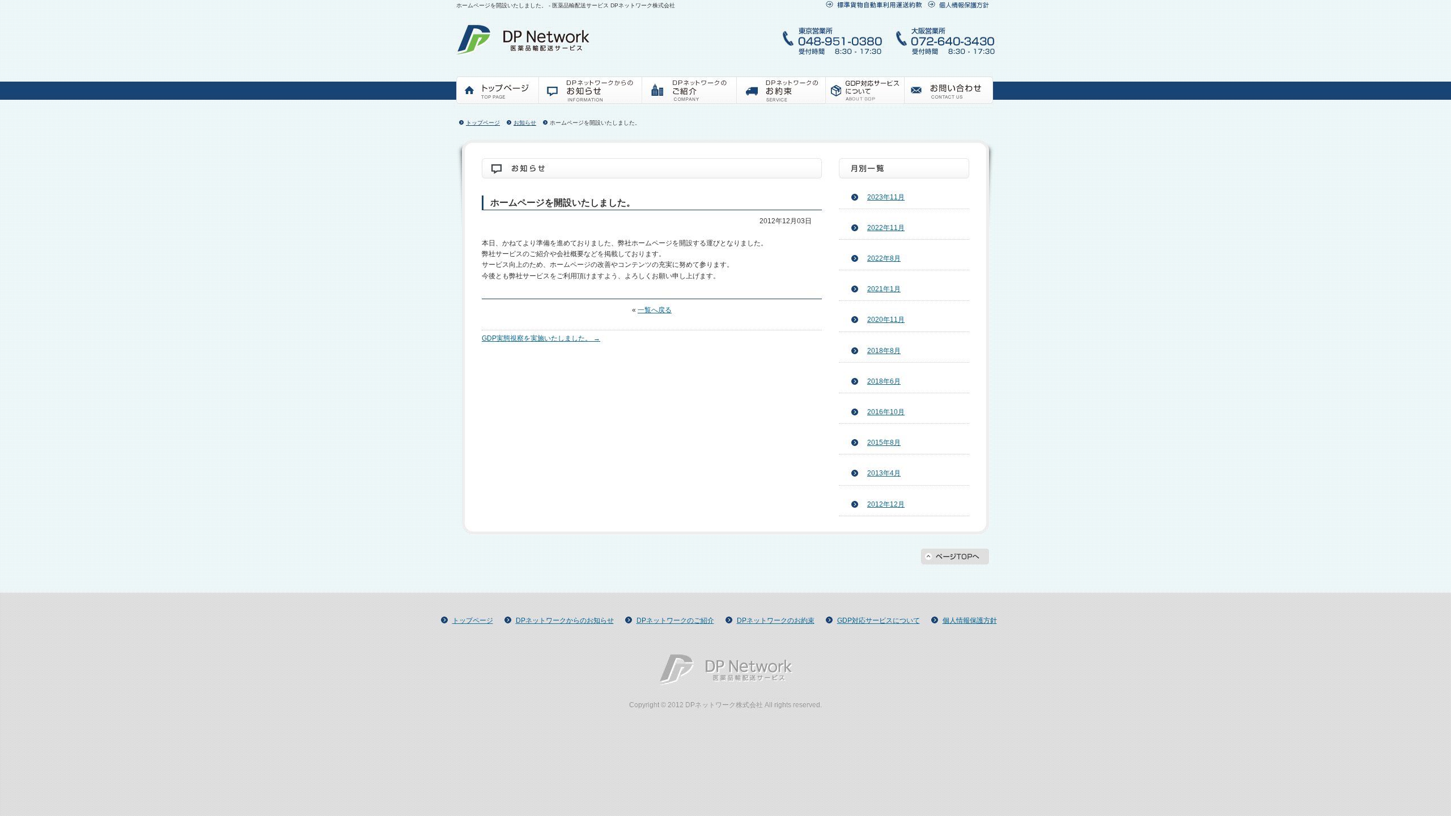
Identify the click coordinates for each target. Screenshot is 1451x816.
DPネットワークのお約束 (775, 620)
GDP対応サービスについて (864, 91)
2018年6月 (884, 381)
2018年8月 (884, 351)
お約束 (780, 91)
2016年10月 (886, 412)
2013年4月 (884, 473)
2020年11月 (886, 320)
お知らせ (590, 91)
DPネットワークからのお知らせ (565, 620)
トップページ (497, 91)
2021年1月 (884, 289)
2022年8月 (884, 258)
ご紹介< (689, 91)
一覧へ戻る (655, 310)
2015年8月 (884, 443)
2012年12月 (886, 504)
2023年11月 (886, 197)
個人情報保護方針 (970, 620)
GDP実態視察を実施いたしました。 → (541, 338)
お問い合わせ (948, 91)
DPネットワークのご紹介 (675, 620)
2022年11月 (886, 228)
